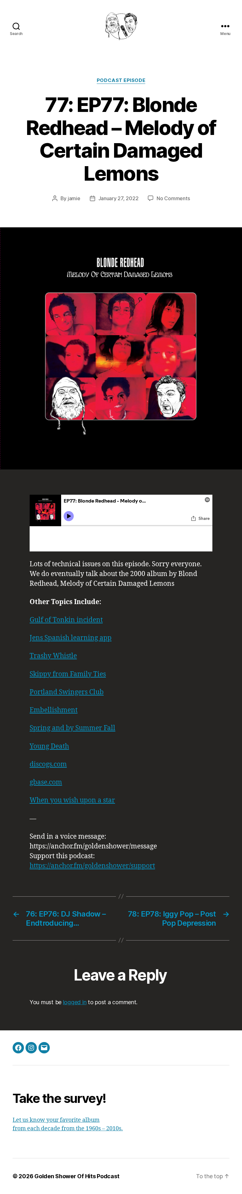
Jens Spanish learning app (71, 638)
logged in (75, 1002)
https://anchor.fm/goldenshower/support (92, 866)
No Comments (173, 198)
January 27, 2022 (118, 198)
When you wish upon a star (72, 800)
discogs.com (48, 764)
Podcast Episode (121, 80)
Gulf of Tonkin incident (66, 620)
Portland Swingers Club (67, 692)
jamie (74, 198)
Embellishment (54, 710)
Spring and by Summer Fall (72, 728)
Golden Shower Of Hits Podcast (76, 1176)
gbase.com (46, 782)
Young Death (49, 746)
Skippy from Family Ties (68, 674)
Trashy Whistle (53, 656)
